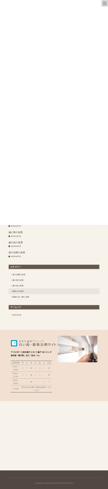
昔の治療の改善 (17, 252)
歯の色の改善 (16, 242)
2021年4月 (17, 315)
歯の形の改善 (16, 232)
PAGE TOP (103, 472)
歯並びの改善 (18, 291)
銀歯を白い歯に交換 (21, 297)
